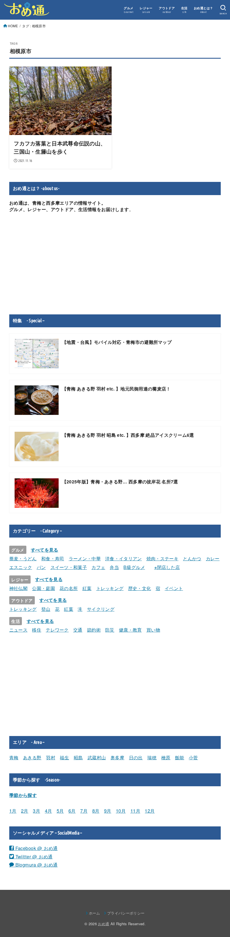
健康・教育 (130, 629)
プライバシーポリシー (125, 913)
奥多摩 (117, 757)
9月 (107, 810)
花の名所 (68, 588)
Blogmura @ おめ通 (36, 864)
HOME (13, 26)
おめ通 (103, 923)
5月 (60, 810)
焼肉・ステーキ (162, 558)
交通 (77, 629)
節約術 (94, 629)
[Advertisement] (115, 263)
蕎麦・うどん (23, 558)
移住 (36, 629)
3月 (36, 810)
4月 (48, 810)
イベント (174, 588)
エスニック (20, 567)
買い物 (153, 629)
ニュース (18, 629)
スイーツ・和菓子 (68, 567)
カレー (213, 558)
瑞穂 (152, 757)
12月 (150, 810)
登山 (45, 608)
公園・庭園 (43, 588)
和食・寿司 (52, 558)
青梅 (14, 757)
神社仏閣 (18, 588)
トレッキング (110, 588)
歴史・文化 (139, 588)
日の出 (136, 757)
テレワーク (57, 629)
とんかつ (192, 558)
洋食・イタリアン (123, 558)
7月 (84, 810)
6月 (72, 810)
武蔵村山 (97, 757)
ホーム (94, 913)
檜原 (166, 757)
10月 (121, 810)
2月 (24, 810)
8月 (96, 810)
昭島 (78, 757)
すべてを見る (44, 549)
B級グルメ (134, 567)
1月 (13, 810)
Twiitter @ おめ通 (33, 856)
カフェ (98, 567)
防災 (109, 629)
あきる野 (32, 757)
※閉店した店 (167, 567)
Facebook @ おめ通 (36, 848)
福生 (64, 757)
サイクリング (100, 608)
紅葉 (87, 588)
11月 (135, 810)
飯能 (179, 757)
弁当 (114, 567)
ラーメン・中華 (85, 558)
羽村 (50, 757)
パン (41, 567)
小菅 (193, 757)
